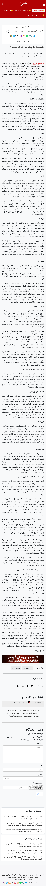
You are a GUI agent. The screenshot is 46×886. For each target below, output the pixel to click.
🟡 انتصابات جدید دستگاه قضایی (22, 10)
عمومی (18, 27)
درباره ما (30, 883)
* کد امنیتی (37, 783)
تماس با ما (35, 883)
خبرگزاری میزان (38, 63)
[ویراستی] (14, 37)
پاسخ (25, 705)
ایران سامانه (18, 879)
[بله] (30, 37)
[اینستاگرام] (21, 37)
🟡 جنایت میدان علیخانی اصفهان (36, 15)
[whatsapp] (18, 686)
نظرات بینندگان (32, 697)
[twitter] (32, 686)
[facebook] (27, 686)
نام (41, 766)
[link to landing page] (23, 4)
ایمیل (40, 774)
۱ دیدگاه (19, 41)
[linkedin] (23, 686)
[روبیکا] (11, 37)
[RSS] (9, 883)
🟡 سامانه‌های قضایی (7, 10)
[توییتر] (18, 37)
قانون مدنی (16, 668)
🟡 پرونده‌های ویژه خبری (38, 10)
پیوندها (40, 883)
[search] (2, 4)
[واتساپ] (27, 37)
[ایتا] (24, 37)
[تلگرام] (34, 37)
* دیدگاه (39, 743)
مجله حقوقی (26, 27)
